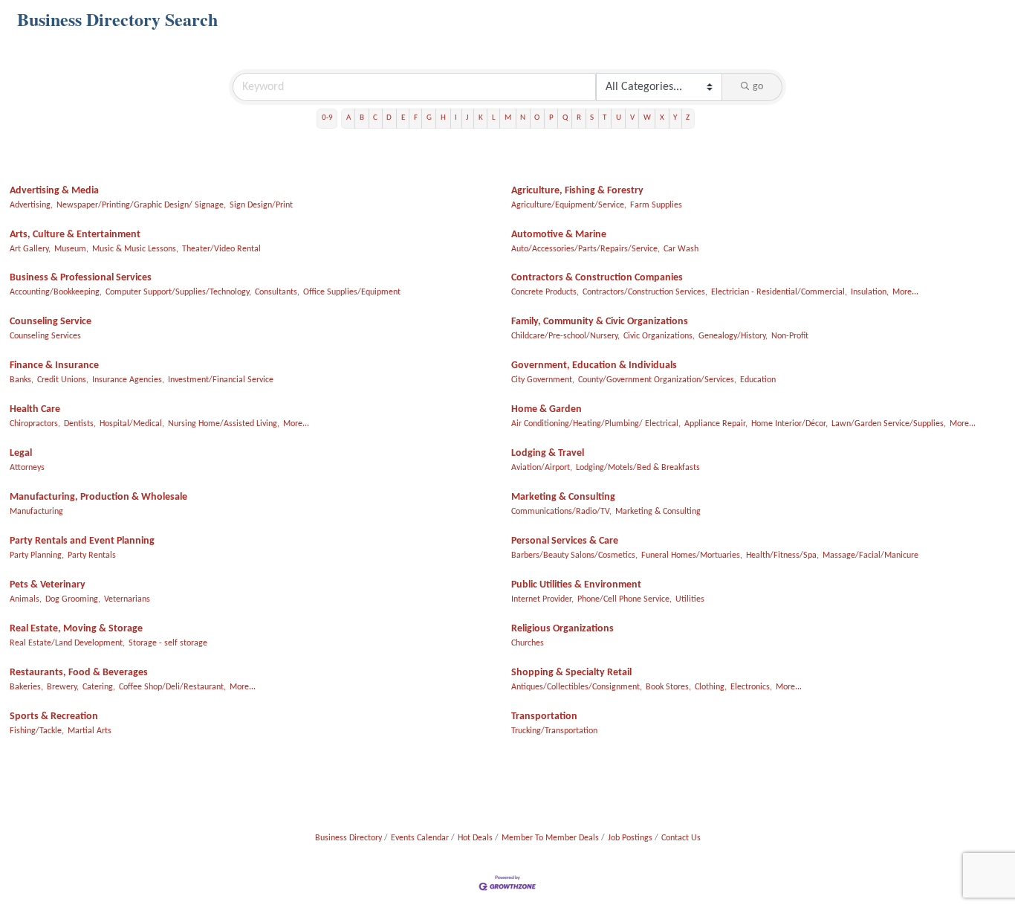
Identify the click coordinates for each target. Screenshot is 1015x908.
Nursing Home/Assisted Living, (223, 423)
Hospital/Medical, (132, 423)
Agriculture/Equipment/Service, (568, 205)
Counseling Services (45, 336)
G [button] (429, 118)
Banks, (21, 380)
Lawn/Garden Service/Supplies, (888, 423)
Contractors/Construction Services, (645, 292)
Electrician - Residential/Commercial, (779, 292)
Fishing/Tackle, (37, 731)
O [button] (536, 118)
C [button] (375, 118)
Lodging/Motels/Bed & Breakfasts (638, 467)
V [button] (632, 118)
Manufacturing (36, 511)
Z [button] (688, 118)
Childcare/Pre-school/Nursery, (565, 336)
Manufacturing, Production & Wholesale (98, 497)
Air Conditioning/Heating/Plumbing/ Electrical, (596, 423)
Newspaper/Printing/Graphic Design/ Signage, (141, 205)
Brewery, (63, 687)
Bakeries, (26, 687)
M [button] (508, 118)
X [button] (662, 118)
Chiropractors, (35, 423)
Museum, (71, 249)
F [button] (416, 118)
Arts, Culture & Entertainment (75, 234)
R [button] (579, 118)
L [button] (494, 118)
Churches (527, 643)
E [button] (403, 118)
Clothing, (711, 687)
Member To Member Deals (550, 838)
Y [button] (675, 118)
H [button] (443, 118)
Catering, (98, 687)
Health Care (35, 409)
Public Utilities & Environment (576, 584)
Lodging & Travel (547, 453)
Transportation (544, 716)
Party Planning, (37, 555)
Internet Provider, (542, 599)
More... (905, 292)
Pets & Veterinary (47, 584)
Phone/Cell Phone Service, (624, 599)
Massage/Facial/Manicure (870, 555)
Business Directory (348, 838)
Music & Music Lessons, (135, 249)
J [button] (467, 118)
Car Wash (681, 249)
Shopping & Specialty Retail (571, 672)
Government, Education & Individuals (594, 365)
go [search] (758, 86)
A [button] (348, 118)
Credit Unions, (62, 380)
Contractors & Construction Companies (597, 277)
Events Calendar (420, 838)
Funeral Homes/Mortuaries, (691, 555)
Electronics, (751, 687)
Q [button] (565, 118)
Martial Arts (89, 731)
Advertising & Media (54, 190)
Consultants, (277, 292)
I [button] (456, 118)
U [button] (618, 118)
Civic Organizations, (659, 336)
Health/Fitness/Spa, (782, 555)
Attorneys (27, 467)
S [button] (592, 118)
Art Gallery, (30, 249)
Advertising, (31, 205)
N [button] (522, 118)
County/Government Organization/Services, (657, 380)
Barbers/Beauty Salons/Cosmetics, (574, 555)
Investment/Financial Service (220, 380)
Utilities (689, 599)
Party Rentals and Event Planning (82, 541)
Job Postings (630, 838)
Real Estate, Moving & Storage (76, 628)
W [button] (647, 118)
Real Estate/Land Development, (67, 643)
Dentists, (80, 423)
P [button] (551, 118)
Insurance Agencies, (128, 380)
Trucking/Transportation (554, 731)
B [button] (362, 118)
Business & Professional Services (81, 277)
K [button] (481, 118)
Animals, (26, 599)
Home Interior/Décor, (789, 423)
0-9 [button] (327, 118)
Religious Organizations (562, 628)
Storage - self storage (168, 643)
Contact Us (681, 838)
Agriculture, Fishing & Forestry (577, 190)
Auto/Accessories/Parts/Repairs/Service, (585, 249)
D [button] (389, 118)
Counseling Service (50, 321)
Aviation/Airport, (541, 467)
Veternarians (127, 599)
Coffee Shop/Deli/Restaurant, (172, 687)
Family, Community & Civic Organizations (599, 321)
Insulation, (870, 292)
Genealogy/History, (733, 336)
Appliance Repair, (716, 423)
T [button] (604, 118)
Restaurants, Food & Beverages (79, 672)
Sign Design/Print (261, 205)
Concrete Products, (545, 292)
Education (758, 380)
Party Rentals (92, 555)
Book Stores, (668, 687)
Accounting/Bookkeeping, (56, 292)
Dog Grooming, (72, 599)
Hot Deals (475, 838)
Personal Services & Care (564, 541)
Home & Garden (546, 409)
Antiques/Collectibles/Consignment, (576, 687)
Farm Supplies (656, 205)
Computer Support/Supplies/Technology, (178, 292)
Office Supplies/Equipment (352, 292)
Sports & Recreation (54, 716)
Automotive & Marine (558, 234)
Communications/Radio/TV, (561, 511)
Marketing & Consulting (563, 497)
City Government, (542, 380)
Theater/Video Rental (221, 249)
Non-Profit (789, 336)
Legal (21, 453)
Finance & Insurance (54, 365)
